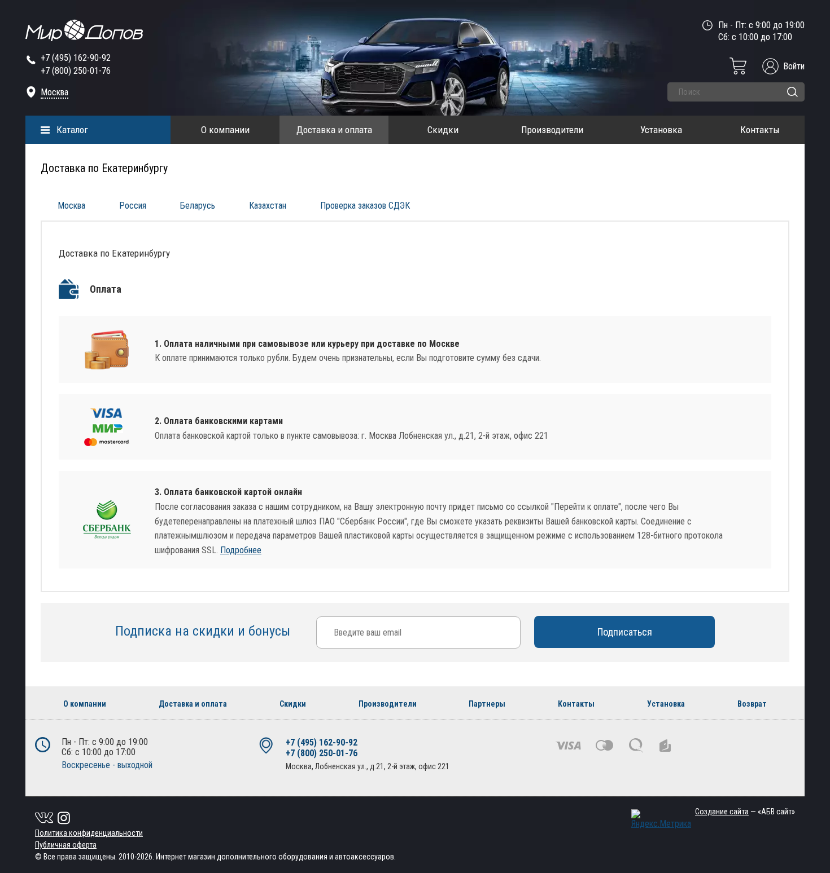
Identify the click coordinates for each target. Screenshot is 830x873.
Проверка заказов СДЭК (365, 205)
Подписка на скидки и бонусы (204, 631)
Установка (661, 129)
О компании (225, 129)
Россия (132, 205)
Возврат (752, 703)
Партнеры (487, 703)
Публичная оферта (66, 844)
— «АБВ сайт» (745, 811)
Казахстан (267, 205)
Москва (54, 92)
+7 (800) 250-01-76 (76, 70)
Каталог (72, 129)
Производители (552, 129)
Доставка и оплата (334, 129)
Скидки (442, 129)
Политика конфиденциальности (89, 832)
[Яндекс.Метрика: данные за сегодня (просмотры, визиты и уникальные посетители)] (661, 819)
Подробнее (240, 550)
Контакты (760, 129)
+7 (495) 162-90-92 (76, 57)
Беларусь (197, 205)
